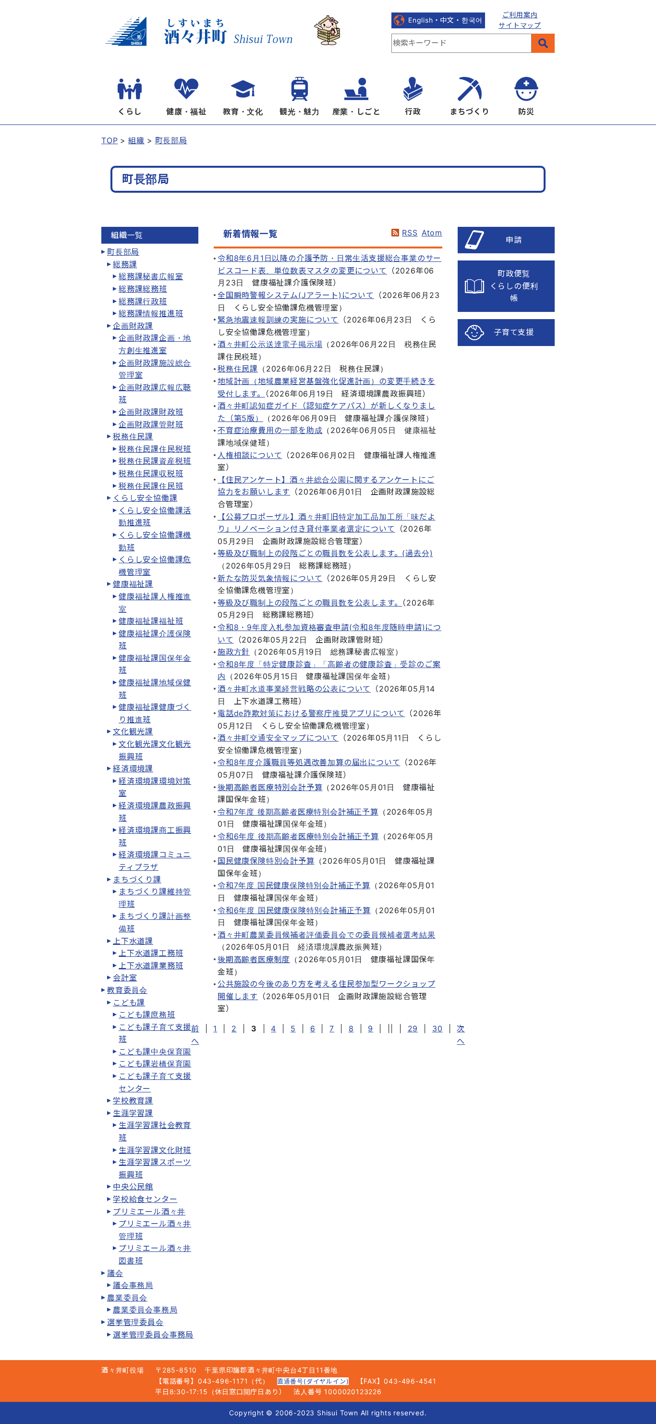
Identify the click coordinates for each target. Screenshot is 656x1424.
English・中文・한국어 (445, 20)
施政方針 (234, 651)
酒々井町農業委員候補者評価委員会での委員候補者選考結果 (327, 935)
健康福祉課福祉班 (151, 621)
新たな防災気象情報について (270, 578)
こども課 (129, 1002)
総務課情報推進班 (151, 313)
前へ (195, 1035)
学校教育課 (133, 1100)
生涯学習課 (133, 1113)
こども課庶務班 (147, 1014)
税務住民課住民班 (151, 486)
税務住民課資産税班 (155, 461)
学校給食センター (145, 1199)
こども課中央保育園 (155, 1051)
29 (413, 1028)
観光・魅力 (299, 111)
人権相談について (250, 455)
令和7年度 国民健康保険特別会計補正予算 (294, 885)
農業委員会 (127, 1297)
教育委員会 (127, 990)
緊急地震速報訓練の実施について (278, 319)
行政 (413, 111)
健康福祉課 (133, 584)
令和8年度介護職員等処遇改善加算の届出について (309, 762)
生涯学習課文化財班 (155, 1150)
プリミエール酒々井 (149, 1211)
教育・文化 (243, 111)
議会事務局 (133, 1285)
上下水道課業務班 (151, 965)
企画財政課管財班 (151, 424)
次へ (461, 1035)
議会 (115, 1273)
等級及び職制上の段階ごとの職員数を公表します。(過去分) (325, 553)
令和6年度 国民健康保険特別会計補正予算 (294, 910)
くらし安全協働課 (145, 498)
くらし (130, 111)
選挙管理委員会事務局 (153, 1334)
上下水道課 (133, 941)
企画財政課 (133, 326)
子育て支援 (514, 332)
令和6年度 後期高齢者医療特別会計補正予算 (298, 836)
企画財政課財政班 (151, 412)
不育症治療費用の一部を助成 (270, 430)
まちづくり (469, 111)
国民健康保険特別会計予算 (266, 861)
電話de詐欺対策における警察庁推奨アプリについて (311, 713)
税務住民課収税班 (151, 473)
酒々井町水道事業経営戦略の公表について (294, 688)
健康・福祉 (186, 111)
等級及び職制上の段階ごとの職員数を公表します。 (310, 602)
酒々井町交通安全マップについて (278, 738)
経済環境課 (133, 768)
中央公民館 (133, 1186)
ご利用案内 (520, 15)
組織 (136, 140)
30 (437, 1028)
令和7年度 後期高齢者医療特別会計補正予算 (298, 812)
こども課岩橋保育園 (155, 1063)
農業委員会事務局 (145, 1309)
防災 (526, 111)
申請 (514, 240)
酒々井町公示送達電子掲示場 (270, 344)
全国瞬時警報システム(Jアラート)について (296, 295)
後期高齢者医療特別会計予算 (270, 787)
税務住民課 (133, 436)
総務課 (125, 264)
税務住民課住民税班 (155, 449)
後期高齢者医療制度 (254, 959)
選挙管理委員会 (135, 1322)
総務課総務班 (143, 289)
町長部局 (171, 140)
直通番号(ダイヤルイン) (313, 1381)
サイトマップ (519, 25)
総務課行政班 (143, 301)
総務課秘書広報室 (151, 276)
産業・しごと (356, 111)
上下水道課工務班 (151, 953)
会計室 (125, 977)
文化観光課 (133, 731)
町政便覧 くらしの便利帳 (514, 286)
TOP (109, 140)
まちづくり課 (137, 879)
